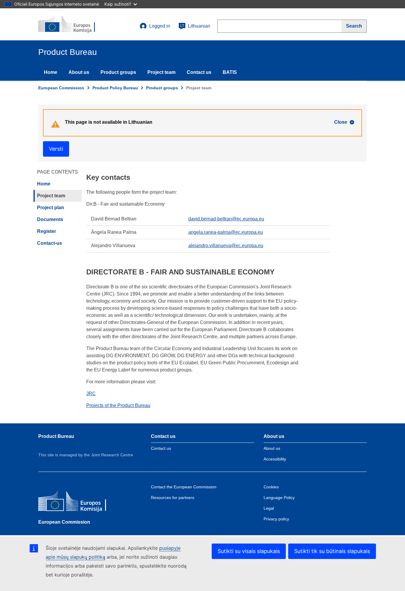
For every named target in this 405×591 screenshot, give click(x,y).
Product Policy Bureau (115, 87)
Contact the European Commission (183, 486)
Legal (269, 508)
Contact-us (49, 243)
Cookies (271, 486)
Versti (56, 149)
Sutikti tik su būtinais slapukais (332, 551)
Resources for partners (172, 497)
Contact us (199, 72)
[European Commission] (81, 502)
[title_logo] (74, 24)
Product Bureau (56, 436)
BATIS (230, 72)
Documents (50, 219)
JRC (91, 393)
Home (50, 72)
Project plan (50, 207)
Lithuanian (195, 25)
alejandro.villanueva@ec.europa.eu (225, 245)
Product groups (118, 72)
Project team (161, 72)
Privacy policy (276, 519)
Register (46, 231)
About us (78, 72)
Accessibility (275, 459)
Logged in (159, 25)
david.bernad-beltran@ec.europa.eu (226, 218)
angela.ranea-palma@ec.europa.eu (225, 232)
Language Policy (279, 497)
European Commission (61, 87)
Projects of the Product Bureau (118, 405)
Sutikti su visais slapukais (249, 551)
